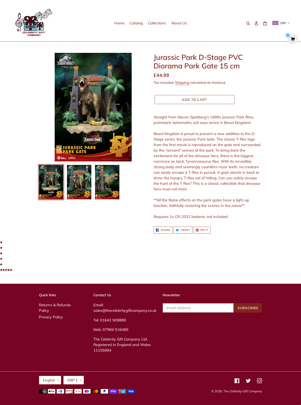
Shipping (182, 82)
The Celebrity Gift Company (242, 391)
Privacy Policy (51, 317)
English (49, 380)
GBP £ (72, 380)
